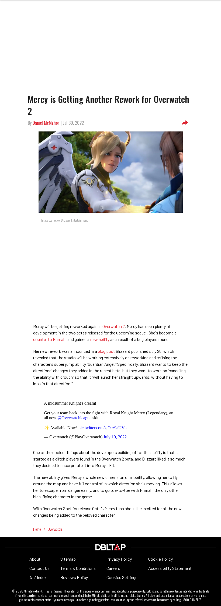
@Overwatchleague (74, 417)
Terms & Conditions (78, 568)
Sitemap (68, 558)
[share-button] (184, 122)
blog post (106, 351)
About (34, 558)
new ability (99, 339)
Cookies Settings (121, 577)
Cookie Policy (160, 558)
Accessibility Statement (170, 568)
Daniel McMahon (46, 123)
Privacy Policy (119, 558)
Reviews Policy (74, 577)
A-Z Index (38, 577)
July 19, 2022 (115, 437)
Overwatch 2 (113, 326)
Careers (113, 568)
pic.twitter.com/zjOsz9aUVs (102, 427)
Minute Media (31, 591)
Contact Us (39, 568)
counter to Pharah (49, 339)
